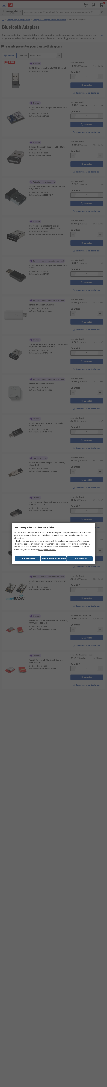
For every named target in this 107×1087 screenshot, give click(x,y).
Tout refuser (80, 558)
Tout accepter (27, 558)
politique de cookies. (47, 549)
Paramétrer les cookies (54, 558)
